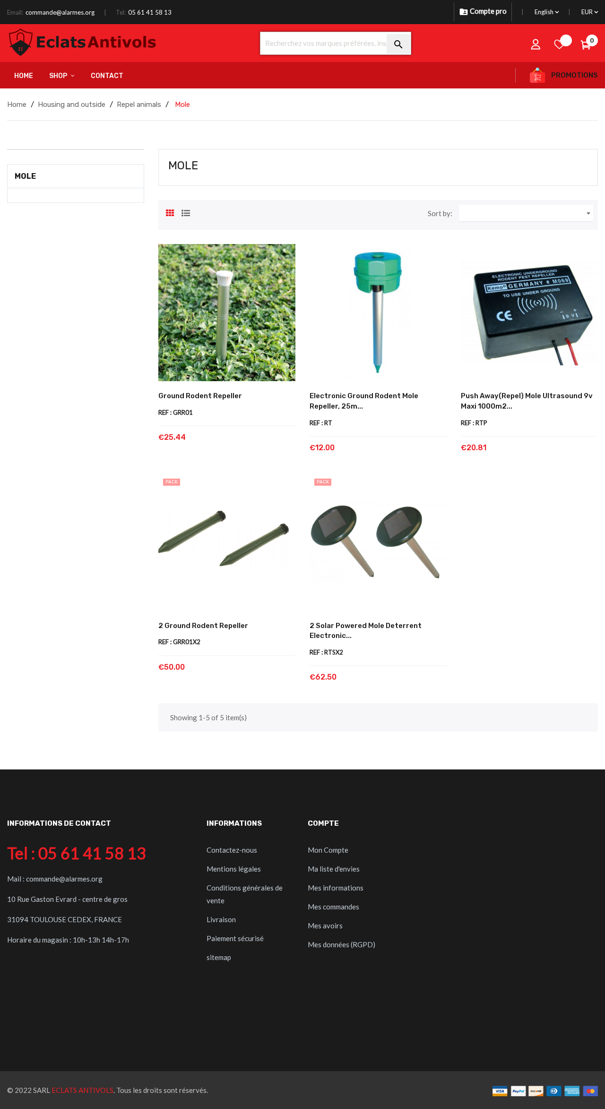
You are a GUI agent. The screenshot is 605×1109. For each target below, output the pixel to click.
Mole (25, 176)
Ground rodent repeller (200, 396)
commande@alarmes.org (60, 12)
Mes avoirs (325, 925)
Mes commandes (333, 906)
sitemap (219, 957)
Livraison (221, 919)
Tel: (121, 12)
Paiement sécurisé (235, 938)
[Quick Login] (536, 44)
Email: (15, 12)
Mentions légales (234, 868)
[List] (186, 212)
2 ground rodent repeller (203, 625)
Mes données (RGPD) (341, 944)
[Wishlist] (560, 44)
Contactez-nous (232, 850)
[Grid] (170, 212)
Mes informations (335, 887)
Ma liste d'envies (334, 868)
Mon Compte (328, 850)
